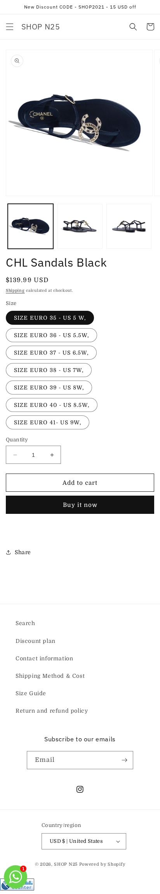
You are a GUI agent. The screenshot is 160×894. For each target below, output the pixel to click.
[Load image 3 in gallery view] (129, 226)
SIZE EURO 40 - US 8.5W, (51, 405)
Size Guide (31, 693)
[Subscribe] (124, 760)
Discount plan (36, 641)
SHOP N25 (66, 864)
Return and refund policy (52, 711)
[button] (9, 26)
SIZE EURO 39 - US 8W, (49, 387)
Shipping (15, 290)
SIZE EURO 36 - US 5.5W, (51, 335)
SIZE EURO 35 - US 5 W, (50, 318)
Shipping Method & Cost (50, 676)
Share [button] (23, 552)
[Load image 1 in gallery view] (30, 226)
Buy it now (80, 504)
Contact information (44, 658)
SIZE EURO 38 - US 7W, (48, 370)
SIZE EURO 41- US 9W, (47, 422)
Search (25, 623)
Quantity (17, 440)
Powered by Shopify (102, 864)
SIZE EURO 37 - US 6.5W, (51, 353)
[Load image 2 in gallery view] (80, 226)
